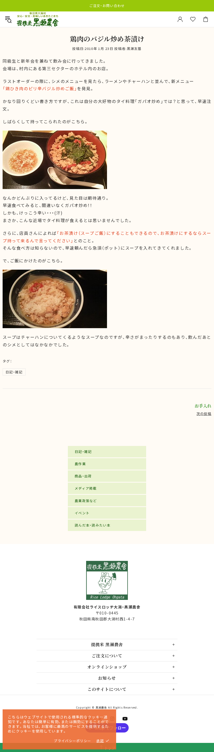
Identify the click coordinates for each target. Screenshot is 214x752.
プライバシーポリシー (72, 740)
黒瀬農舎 (37, 19)
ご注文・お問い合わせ (107, 5)
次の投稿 (204, 413)
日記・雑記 (14, 371)
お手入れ (203, 406)
